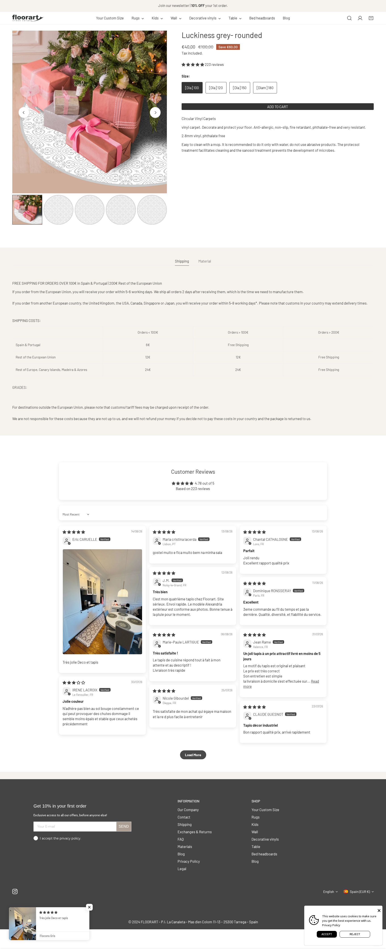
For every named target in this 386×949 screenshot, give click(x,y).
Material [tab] (204, 261)
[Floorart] (28, 18)
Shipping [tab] (182, 261)
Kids (255, 824)
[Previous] (24, 112)
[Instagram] (15, 891)
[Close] (379, 910)
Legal (182, 868)
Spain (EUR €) (360, 892)
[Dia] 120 (216, 87)
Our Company (188, 809)
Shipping (185, 824)
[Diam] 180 (265, 87)
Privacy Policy (189, 861)
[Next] (155, 112)
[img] (74, 532)
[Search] (349, 18)
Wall (255, 831)
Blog (181, 854)
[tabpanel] (193, 351)
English (328, 892)
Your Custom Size (265, 809)
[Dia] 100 (192, 87)
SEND (124, 826)
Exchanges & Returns (195, 831)
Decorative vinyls (265, 839)
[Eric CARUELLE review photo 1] (102, 601)
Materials (185, 846)
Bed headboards (264, 854)
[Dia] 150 (239, 87)
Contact (184, 817)
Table (256, 846)
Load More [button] (193, 755)
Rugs (256, 817)
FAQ (181, 839)
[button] (138, 18)
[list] (89, 112)
